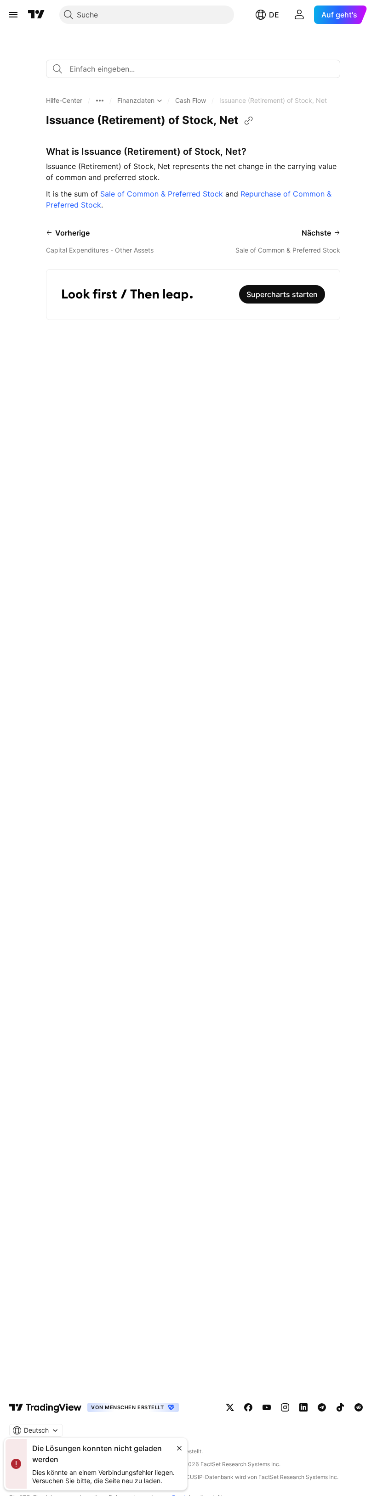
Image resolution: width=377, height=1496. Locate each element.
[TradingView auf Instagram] (285, 1407)
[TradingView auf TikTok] (340, 1407)
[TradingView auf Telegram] (321, 1407)
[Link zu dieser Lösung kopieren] (249, 121)
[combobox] (193, 69)
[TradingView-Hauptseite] (45, 1407)
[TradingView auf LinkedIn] (303, 1407)
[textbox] (197, 69)
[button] (64, 100)
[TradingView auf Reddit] (358, 1407)
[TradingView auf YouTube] (266, 1407)
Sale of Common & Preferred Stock (161, 193)
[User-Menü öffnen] (299, 15)
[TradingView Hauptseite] (36, 14)
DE (274, 14)
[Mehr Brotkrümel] (100, 100)
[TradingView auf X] (229, 1407)
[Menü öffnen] (13, 15)
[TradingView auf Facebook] (248, 1407)
